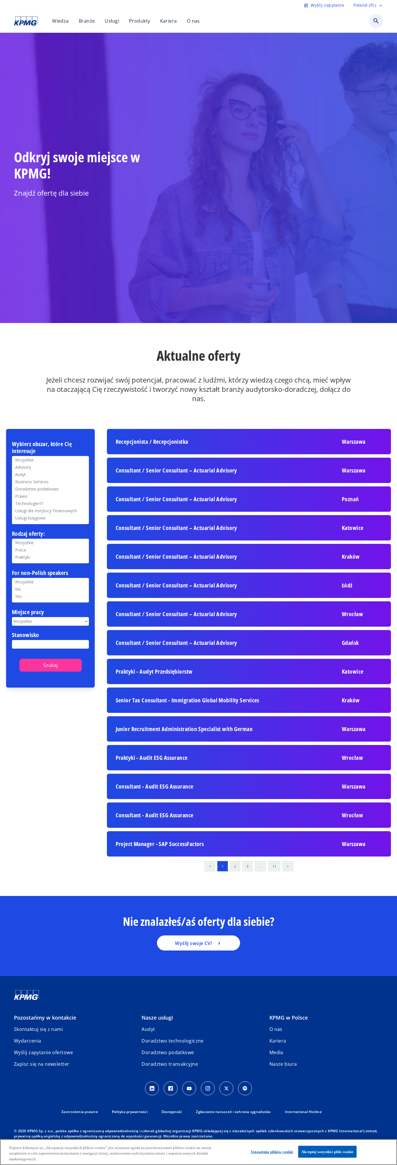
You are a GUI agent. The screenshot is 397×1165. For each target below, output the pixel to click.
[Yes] (50, 596)
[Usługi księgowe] (50, 518)
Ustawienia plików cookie (272, 1151)
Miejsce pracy (28, 612)
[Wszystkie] (50, 581)
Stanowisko (25, 635)
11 (274, 866)
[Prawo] (50, 496)
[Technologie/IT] (50, 503)
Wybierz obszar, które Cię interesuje (42, 448)
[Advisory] (50, 467)
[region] (198, 1152)
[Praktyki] (50, 557)
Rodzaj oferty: (28, 534)
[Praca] (50, 549)
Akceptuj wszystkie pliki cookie (327, 1151)
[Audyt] (50, 474)
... (260, 866)
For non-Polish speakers (40, 573)
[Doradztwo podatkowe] (50, 489)
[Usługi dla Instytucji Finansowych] (50, 510)
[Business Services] (50, 481)
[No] (50, 589)
